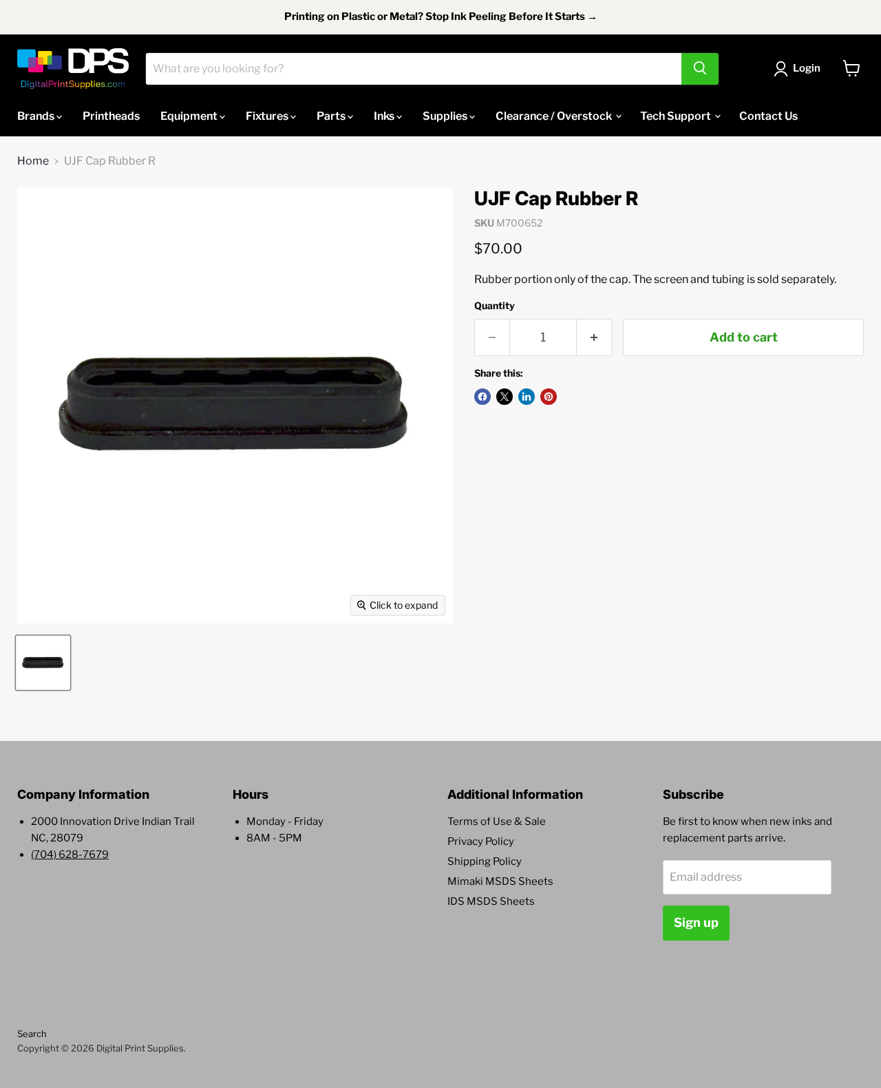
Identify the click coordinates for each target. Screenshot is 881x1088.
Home (33, 161)
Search (32, 1033)
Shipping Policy (484, 861)
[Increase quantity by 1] (594, 338)
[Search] (700, 68)
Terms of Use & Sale (496, 821)
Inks (385, 115)
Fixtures (268, 115)
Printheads (111, 115)
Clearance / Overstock (555, 115)
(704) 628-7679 (70, 854)
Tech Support (676, 115)
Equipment (190, 115)
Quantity (494, 305)
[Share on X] (504, 396)
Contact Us (768, 115)
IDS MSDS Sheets (491, 901)
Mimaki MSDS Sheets (500, 881)
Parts (332, 115)
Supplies (446, 115)
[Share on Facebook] (482, 396)
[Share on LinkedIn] (526, 396)
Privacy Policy (480, 841)
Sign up (696, 922)
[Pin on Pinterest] (548, 396)
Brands (36, 115)
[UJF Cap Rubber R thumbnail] (43, 663)
